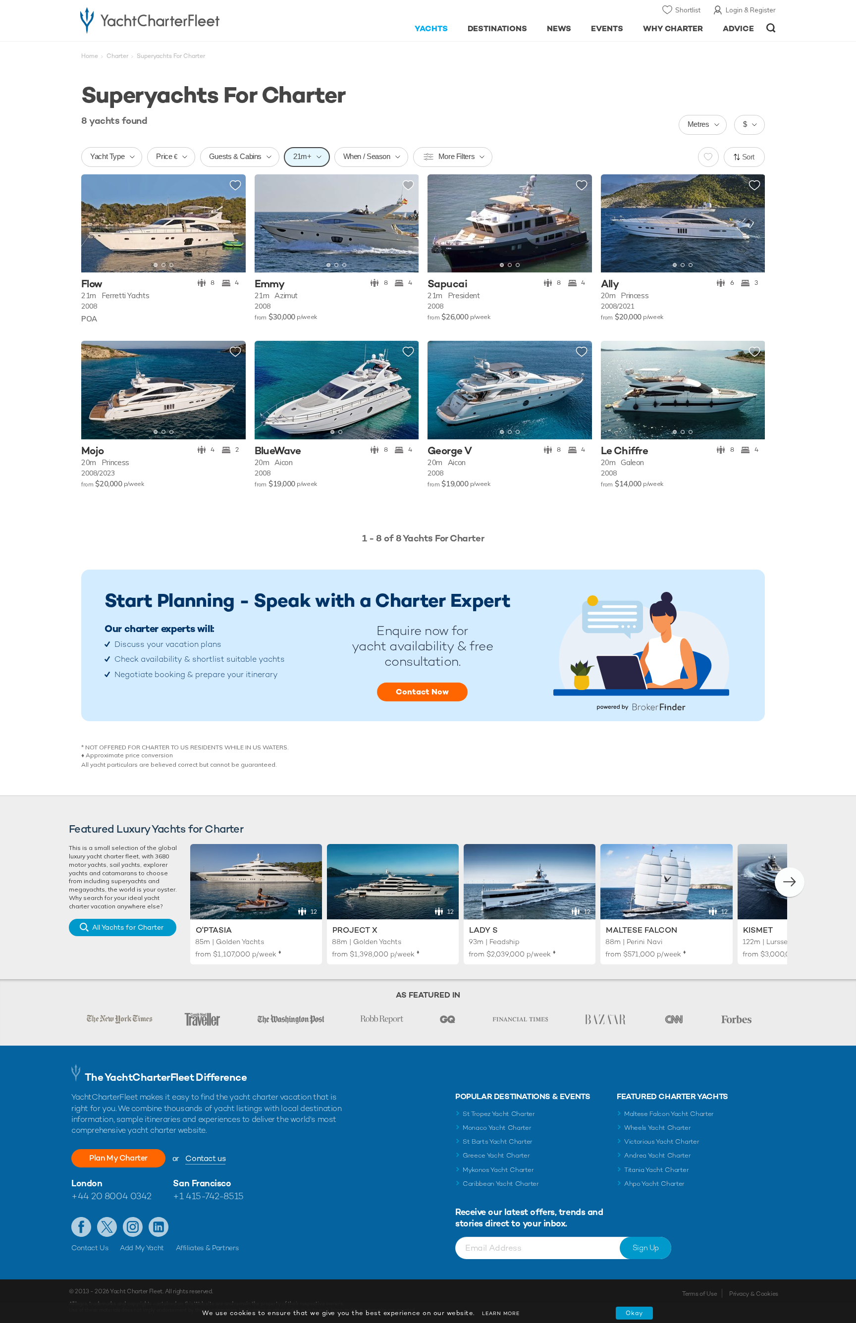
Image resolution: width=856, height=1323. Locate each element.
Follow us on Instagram (133, 1227)
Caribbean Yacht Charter (501, 1183)
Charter (117, 56)
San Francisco (202, 1183)
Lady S (483, 930)
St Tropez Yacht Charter (499, 1114)
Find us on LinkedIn (158, 1227)
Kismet (758, 930)
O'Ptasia (214, 930)
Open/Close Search (771, 28)
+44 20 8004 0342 (111, 1196)
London (86, 1183)
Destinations (498, 28)
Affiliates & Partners (207, 1247)
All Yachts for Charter (127, 927)
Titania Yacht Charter (656, 1169)
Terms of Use (699, 1294)
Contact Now (422, 692)
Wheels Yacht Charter (657, 1127)
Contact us (205, 1158)
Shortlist (687, 10)
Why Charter (673, 28)
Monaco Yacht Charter (497, 1127)
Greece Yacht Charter (496, 1155)
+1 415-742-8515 (208, 1196)
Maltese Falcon (641, 930)
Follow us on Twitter (107, 1227)
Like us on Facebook (81, 1227)
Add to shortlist (235, 185)
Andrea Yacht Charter (657, 1155)
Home (89, 56)
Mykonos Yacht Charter (498, 1169)
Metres (698, 124)
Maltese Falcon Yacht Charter (669, 1114)
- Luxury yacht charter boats (181, 20)
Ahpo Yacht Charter (654, 1183)
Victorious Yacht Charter (661, 1141)
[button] (96, 223)
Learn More (501, 1313)
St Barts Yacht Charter (498, 1141)
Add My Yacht (142, 1247)
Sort (748, 157)
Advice (738, 28)
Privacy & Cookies (753, 1294)
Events (607, 28)
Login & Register (751, 10)
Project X (354, 930)
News (559, 28)
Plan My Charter (118, 1158)
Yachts (431, 28)
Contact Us (89, 1247)
